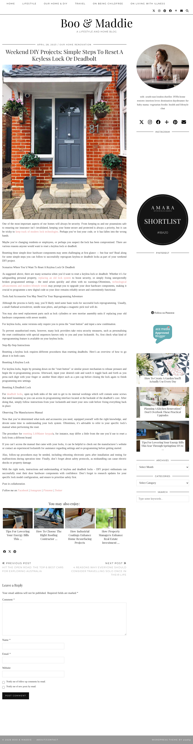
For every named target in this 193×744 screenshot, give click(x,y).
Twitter (58, 490)
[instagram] (150, 122)
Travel (80, 3)
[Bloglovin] (176, 10)
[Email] (181, 10)
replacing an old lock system (54, 277)
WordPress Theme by (171, 740)
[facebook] (158, 122)
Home (11, 3)
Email (6, 654)
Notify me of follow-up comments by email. (26, 681)
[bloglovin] (167, 122)
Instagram (35, 490)
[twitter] (141, 122)
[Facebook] (170, 10)
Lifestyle (29, 3)
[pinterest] (175, 122)
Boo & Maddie (97, 22)
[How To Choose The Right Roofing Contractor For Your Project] (49, 518)
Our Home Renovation (75, 44)
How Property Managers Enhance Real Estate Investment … (111, 536)
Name (6, 640)
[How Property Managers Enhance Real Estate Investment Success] (111, 518)
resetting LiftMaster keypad (38, 433)
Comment (8, 599)
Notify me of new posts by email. (21, 686)
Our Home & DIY (55, 3)
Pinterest (48, 490)
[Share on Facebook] (4, 551)
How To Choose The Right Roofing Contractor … (49, 535)
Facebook (23, 490)
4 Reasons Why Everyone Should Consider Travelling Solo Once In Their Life (98, 569)
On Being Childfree (108, 3)
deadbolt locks (14, 394)
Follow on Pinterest (164, 312)
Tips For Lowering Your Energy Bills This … (18, 535)
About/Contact (47, 740)
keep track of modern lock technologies (37, 231)
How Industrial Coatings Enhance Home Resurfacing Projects (80, 536)
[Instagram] (159, 10)
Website (6, 667)
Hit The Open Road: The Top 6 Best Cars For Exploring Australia (33, 567)
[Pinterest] (164, 10)
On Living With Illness (148, 3)
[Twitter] (153, 10)
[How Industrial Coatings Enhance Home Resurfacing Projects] (80, 518)
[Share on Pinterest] (15, 551)
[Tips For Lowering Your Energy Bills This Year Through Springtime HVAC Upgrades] (18, 518)
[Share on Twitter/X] (9, 551)
